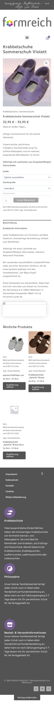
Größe (6, 171)
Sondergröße (9, 182)
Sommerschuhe (26, 111)
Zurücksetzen (9, 193)
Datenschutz (12, 479)
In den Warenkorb (26, 200)
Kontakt (10, 485)
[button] (27, 37)
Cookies (10, 491)
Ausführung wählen (12, 385)
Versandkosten (30, 210)
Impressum (11, 474)
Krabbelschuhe (10, 111)
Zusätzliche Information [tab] (15, 228)
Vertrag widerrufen (27, 697)
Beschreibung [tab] (10, 222)
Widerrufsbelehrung (16, 497)
